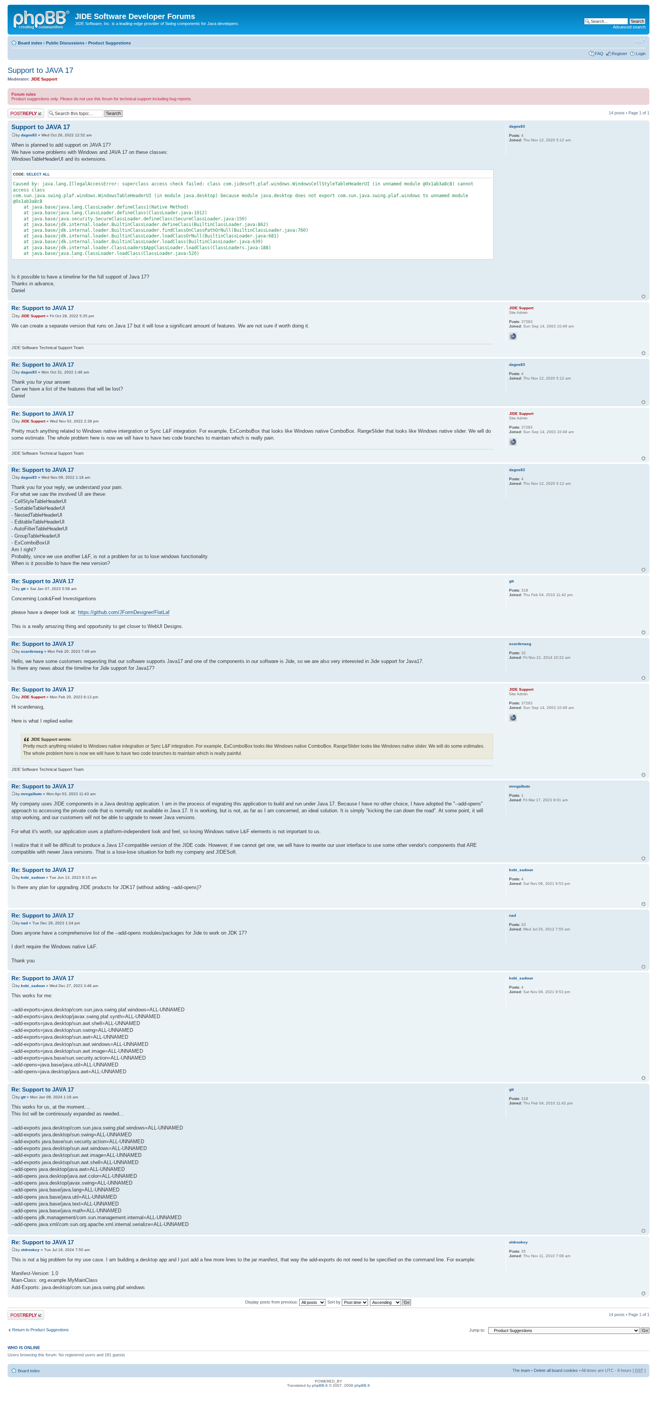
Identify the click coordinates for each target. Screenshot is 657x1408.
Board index (30, 43)
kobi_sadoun (33, 877)
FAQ (599, 53)
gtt (23, 589)
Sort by (334, 1302)
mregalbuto (31, 794)
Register (619, 53)
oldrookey (30, 1250)
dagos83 (29, 135)
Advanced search (629, 27)
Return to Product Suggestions (40, 1329)
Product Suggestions (109, 43)
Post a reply (19, 111)
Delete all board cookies (556, 1370)
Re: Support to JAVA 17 (42, 308)
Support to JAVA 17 (40, 70)
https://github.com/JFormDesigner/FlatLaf (124, 612)
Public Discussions (65, 43)
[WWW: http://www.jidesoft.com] (513, 336)
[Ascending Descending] (391, 1302)
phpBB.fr (320, 1385)
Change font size (640, 41)
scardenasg (32, 651)
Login (641, 53)
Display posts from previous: (272, 1302)
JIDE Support (44, 79)
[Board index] (42, 18)
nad (24, 923)
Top (643, 296)
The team (521, 1370)
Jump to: (477, 1330)
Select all (38, 174)
